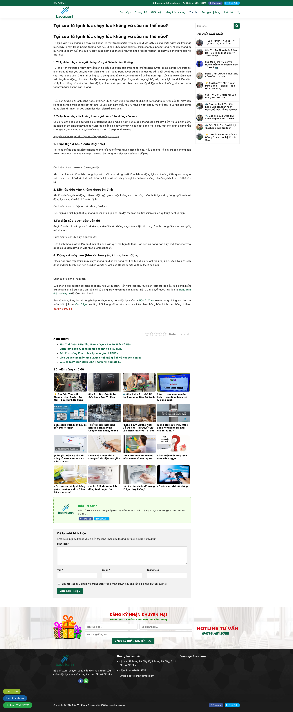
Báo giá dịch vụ (210, 12)
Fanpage (216, 3)
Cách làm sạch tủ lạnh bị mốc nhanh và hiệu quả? (91, 348)
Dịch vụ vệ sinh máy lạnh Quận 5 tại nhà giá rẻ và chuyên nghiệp (100, 357)
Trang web (153, 570)
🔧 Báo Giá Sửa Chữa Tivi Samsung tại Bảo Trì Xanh (220, 117)
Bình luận (63, 543)
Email (106, 570)
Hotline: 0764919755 (17, 705)
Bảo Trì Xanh (146, 300)
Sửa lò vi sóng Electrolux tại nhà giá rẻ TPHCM (89, 353)
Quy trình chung (175, 12)
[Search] (238, 12)
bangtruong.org (117, 705)
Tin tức (193, 12)
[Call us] (85, 680)
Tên (60, 570)
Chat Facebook (15, 698)
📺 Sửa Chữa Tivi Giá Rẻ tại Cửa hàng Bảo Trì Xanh (220, 126)
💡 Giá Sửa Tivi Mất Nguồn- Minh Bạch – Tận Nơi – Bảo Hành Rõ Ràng (220, 86)
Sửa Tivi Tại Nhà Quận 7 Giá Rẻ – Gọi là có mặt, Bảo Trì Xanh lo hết (221, 53)
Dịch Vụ (124, 12)
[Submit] (237, 26)
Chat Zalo (233, 3)
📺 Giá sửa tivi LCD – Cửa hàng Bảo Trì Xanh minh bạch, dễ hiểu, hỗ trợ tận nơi (221, 107)
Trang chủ (141, 12)
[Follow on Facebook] (80, 680)
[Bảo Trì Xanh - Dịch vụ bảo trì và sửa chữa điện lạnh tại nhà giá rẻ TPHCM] (73, 12)
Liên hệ (228, 12)
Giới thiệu (156, 12)
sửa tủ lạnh (81, 304)
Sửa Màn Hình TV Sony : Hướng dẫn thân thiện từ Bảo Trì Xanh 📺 (221, 65)
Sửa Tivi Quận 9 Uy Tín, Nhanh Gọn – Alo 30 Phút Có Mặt (95, 344)
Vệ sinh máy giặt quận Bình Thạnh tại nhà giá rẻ (90, 361)
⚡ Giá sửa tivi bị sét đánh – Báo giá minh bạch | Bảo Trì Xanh (221, 137)
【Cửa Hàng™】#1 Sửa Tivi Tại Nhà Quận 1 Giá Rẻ (220, 42)
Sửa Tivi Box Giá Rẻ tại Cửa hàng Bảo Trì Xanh (220, 96)
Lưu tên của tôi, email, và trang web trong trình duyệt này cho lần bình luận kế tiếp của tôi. (114, 584)
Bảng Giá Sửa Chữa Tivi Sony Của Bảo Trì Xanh (221, 75)
